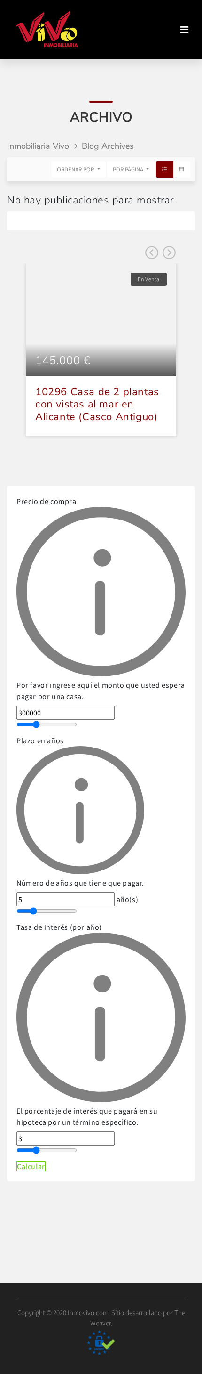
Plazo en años (80, 811)
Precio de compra (100, 598)
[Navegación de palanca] (184, 30)
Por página (129, 169)
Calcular (31, 1166)
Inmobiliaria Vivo (38, 146)
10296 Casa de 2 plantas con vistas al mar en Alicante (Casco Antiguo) (97, 404)
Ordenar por (76, 169)
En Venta (149, 279)
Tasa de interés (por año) (87, 1024)
